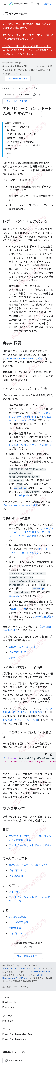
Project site (8, 1020)
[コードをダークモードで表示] (46, 754)
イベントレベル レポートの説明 (20, 505)
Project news (8, 1007)
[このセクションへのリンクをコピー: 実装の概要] (24, 343)
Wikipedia (24, 495)
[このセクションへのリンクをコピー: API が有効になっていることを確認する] (12, 737)
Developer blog (9, 1002)
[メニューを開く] (5, 4)
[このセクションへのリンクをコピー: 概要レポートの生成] (33, 518)
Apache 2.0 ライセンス (41, 972)
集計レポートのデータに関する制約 (29, 864)
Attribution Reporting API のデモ (24, 358)
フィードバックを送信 (17, 101)
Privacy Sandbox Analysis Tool (17, 1034)
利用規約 (6, 1052)
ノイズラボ (15, 891)
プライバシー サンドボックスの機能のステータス (26, 46)
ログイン (48, 4)
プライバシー (20, 1052)
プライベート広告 (14, 13)
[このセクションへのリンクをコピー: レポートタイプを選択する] (50, 221)
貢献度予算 (15, 928)
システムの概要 (17, 916)
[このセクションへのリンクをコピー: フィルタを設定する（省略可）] (49, 667)
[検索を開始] (32, 4)
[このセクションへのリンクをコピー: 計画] (12, 910)
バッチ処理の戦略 (43, 616)
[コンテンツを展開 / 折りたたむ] (24, 123)
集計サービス (18, 609)
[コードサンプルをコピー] (51, 754)
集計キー (14, 657)
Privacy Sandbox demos (14, 1039)
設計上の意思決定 (19, 922)
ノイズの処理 (16, 876)
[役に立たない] (39, 94)
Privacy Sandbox (9, 88)
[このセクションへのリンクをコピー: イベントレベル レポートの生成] (50, 389)
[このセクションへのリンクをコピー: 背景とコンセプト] (30, 858)
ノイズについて (17, 652)
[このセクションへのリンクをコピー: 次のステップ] (28, 809)
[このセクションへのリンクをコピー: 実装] (12, 830)
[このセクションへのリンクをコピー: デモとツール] (24, 885)
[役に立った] (34, 94)
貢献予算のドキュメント (22, 646)
